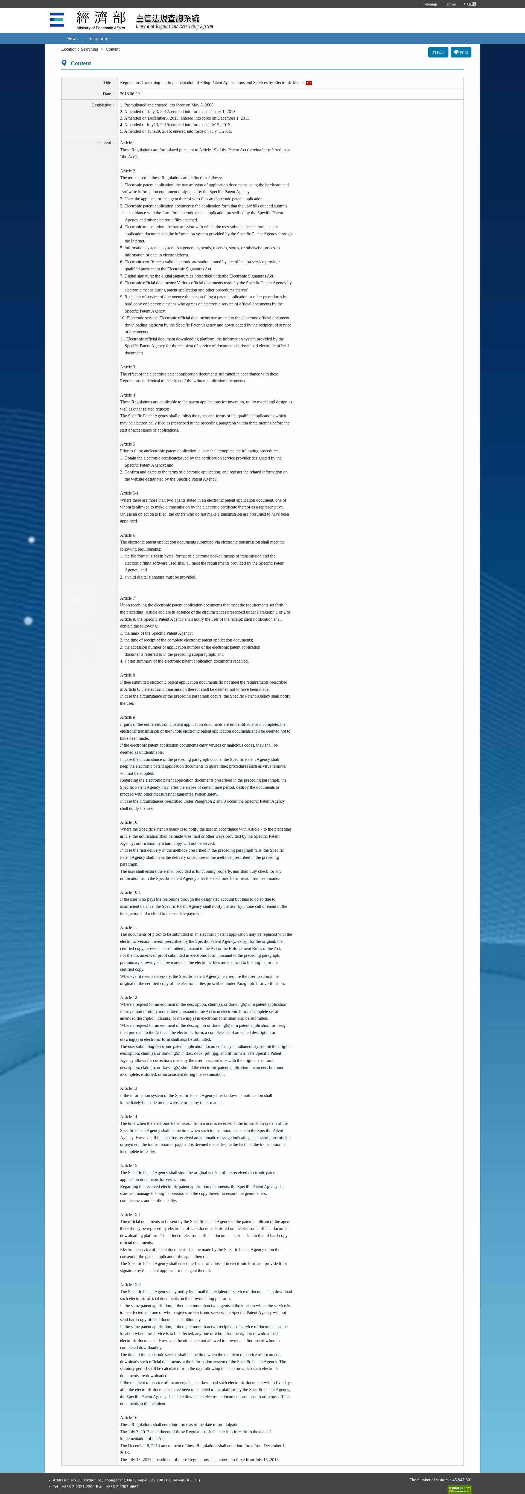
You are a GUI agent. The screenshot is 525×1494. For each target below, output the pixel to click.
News (72, 38)
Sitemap (430, 4)
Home (450, 4)
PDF (440, 52)
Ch (309, 83)
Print (463, 52)
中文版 (470, 4)
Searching (98, 38)
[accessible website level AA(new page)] (460, 1488)
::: (413, 4)
